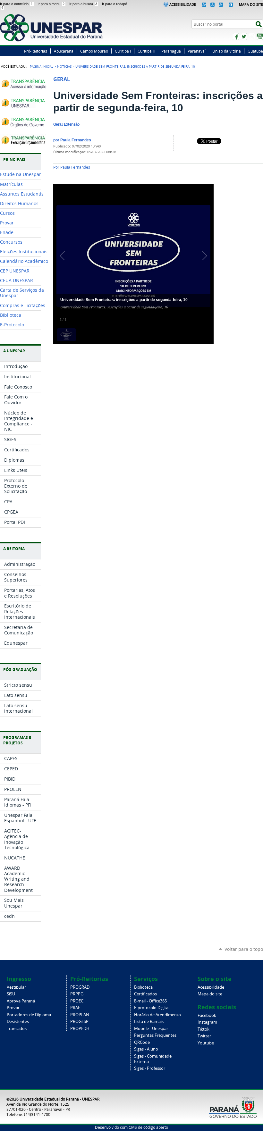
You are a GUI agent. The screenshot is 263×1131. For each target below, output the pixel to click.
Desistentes (18, 1021)
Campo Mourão (94, 51)
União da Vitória (226, 51)
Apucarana (63, 51)
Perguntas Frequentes (155, 1035)
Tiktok (203, 1029)
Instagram (252, 36)
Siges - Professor (149, 1068)
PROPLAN (79, 1015)
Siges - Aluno (146, 1049)
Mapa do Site (251, 4)
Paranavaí (197, 51)
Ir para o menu (51, 4)
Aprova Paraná (21, 1001)
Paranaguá (171, 51)
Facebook (236, 36)
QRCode (142, 1042)
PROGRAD (79, 987)
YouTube (260, 36)
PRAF (75, 1007)
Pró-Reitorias (35, 51)
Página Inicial (41, 66)
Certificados (145, 994)
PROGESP (79, 1021)
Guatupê (255, 51)
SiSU (11, 994)
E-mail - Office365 (150, 1001)
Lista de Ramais (149, 1021)
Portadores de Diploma (29, 1015)
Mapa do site (210, 994)
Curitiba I (123, 51)
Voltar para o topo (244, 949)
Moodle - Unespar (151, 1028)
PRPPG (76, 994)
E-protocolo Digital (151, 1007)
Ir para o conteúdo (16, 4)
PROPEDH (79, 1028)
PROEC (76, 1001)
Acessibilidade (182, 4)
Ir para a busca (83, 4)
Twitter (244, 36)
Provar (13, 1007)
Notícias (64, 66)
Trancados (17, 1028)
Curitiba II (146, 51)
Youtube (206, 1043)
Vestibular (16, 987)
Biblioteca (143, 987)
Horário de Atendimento (157, 1015)
